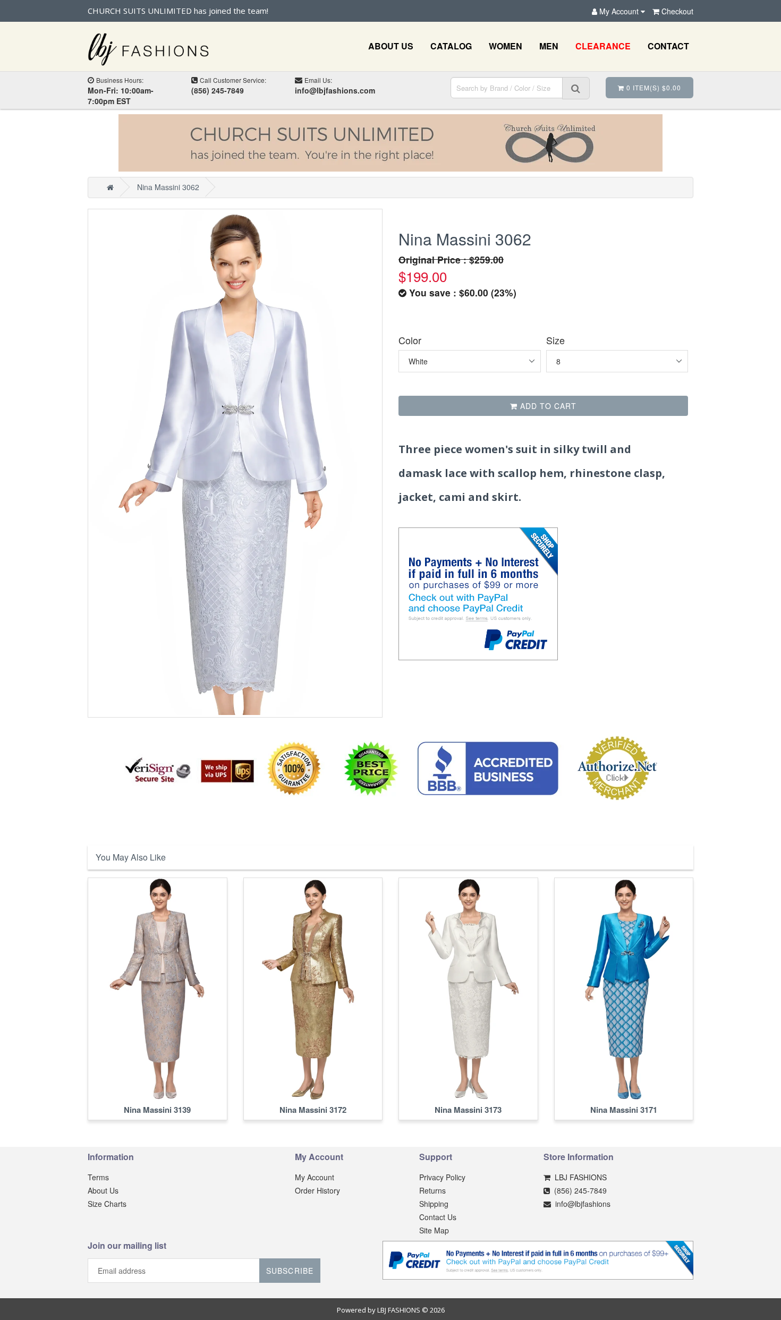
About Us (103, 1190)
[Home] (110, 187)
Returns (432, 1190)
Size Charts (107, 1203)
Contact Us (437, 1217)
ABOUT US (390, 46)
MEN (548, 46)
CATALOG (451, 46)
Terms (98, 1177)
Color (409, 340)
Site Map (434, 1230)
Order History (317, 1190)
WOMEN (505, 46)
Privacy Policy (442, 1177)
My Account (314, 1177)
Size (555, 340)
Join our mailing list (127, 1246)
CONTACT (668, 46)
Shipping (433, 1203)
